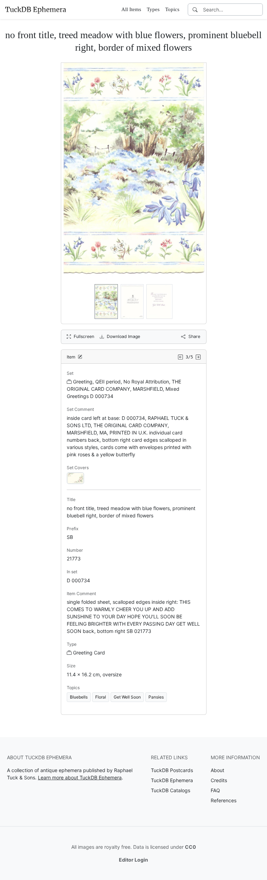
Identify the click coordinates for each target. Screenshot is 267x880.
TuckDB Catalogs (170, 790)
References (223, 800)
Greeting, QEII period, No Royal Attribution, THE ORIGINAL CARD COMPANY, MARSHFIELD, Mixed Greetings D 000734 (124, 389)
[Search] (195, 9)
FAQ (215, 790)
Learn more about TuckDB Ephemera (80, 777)
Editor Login (133, 860)
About (217, 770)
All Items (131, 9)
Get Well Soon (127, 697)
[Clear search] (257, 9)
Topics (172, 9)
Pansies (156, 697)
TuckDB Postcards (172, 770)
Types (153, 9)
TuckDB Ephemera (172, 780)
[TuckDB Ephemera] (35, 9)
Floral (100, 697)
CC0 (190, 847)
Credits (219, 780)
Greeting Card (89, 652)
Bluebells (79, 697)
